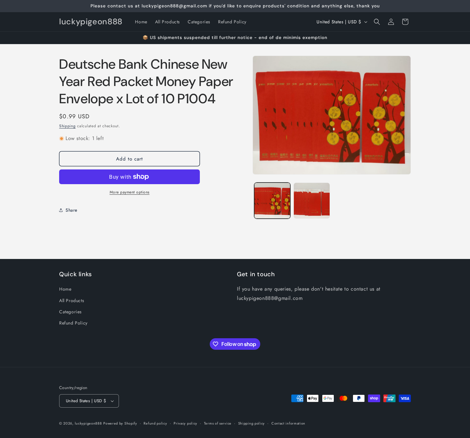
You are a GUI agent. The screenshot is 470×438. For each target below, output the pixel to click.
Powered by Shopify (120, 423)
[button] (377, 22)
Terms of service (217, 423)
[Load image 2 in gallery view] (312, 201)
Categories (70, 312)
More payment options (130, 192)
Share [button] (71, 210)
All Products (71, 300)
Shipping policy (251, 423)
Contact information (288, 423)
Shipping (67, 126)
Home (65, 289)
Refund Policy (73, 323)
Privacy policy (185, 423)
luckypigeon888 (88, 423)
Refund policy (155, 423)
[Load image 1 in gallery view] (272, 201)
